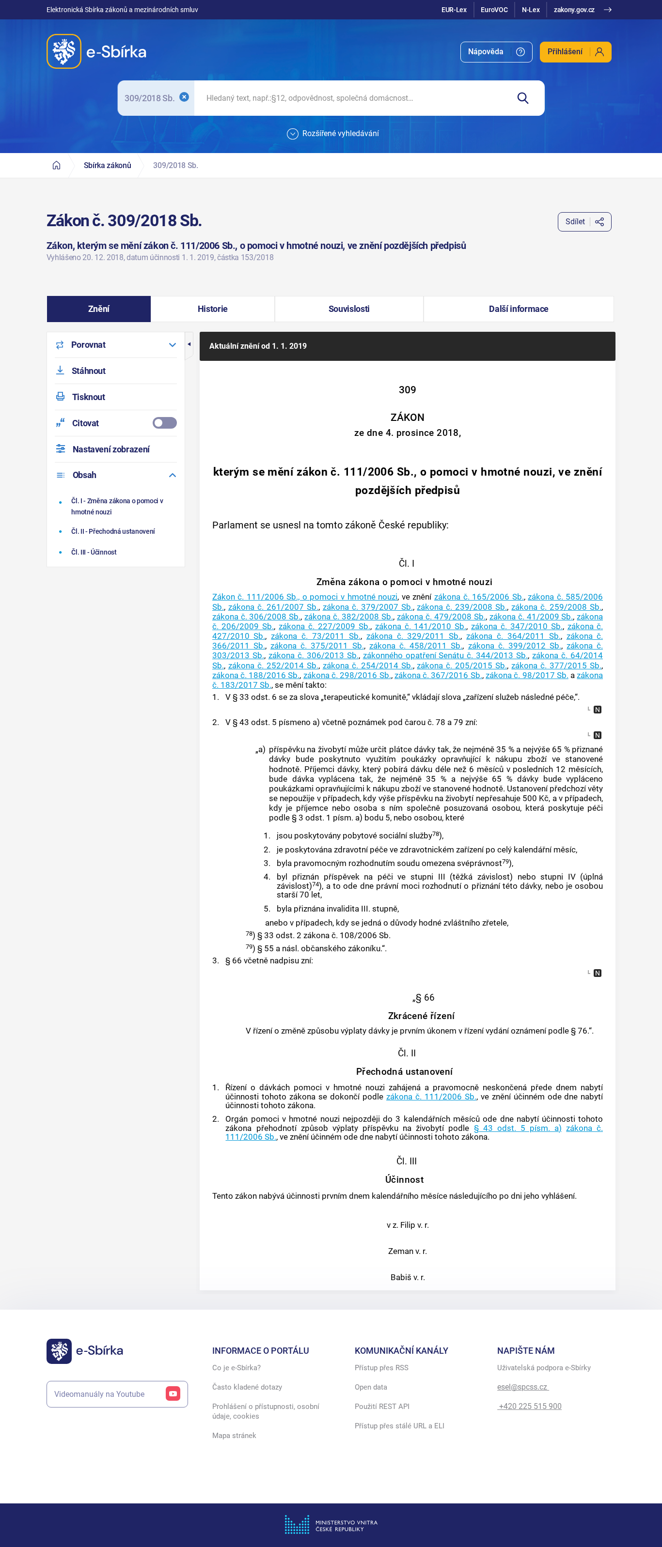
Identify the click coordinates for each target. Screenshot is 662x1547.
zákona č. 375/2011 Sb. (317, 645)
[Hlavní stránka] (57, 165)
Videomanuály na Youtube (99, 1394)
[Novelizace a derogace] (597, 709)
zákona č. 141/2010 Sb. (421, 626)
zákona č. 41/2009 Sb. (531, 616)
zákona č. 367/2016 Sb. (438, 675)
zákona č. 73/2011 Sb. (316, 636)
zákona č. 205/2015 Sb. (462, 665)
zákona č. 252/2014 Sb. (273, 665)
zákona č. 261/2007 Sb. (273, 607)
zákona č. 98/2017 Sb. (527, 675)
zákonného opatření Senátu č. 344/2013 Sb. (445, 655)
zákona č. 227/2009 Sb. (324, 626)
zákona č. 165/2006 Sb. (479, 597)
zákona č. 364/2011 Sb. (513, 636)
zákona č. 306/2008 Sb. (256, 616)
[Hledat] (527, 98)
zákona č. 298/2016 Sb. (347, 675)
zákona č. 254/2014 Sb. (368, 665)
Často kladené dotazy (247, 1387)
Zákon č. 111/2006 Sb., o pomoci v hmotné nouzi (305, 597)
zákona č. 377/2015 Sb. (556, 665)
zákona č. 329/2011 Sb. (413, 636)
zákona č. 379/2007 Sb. (368, 607)
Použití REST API (382, 1406)
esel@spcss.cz (523, 1387)
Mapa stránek (234, 1435)
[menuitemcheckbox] (116, 423)
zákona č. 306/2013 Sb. (313, 655)
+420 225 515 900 (529, 1406)
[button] (99, 309)
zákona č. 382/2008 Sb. (348, 616)
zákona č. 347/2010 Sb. (517, 626)
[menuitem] (496, 52)
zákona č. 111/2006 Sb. (431, 1096)
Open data (371, 1387)
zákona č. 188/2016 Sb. (256, 675)
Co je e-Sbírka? (236, 1367)
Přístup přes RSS (382, 1367)
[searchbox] (351, 98)
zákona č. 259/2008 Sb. (556, 607)
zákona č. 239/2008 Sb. (462, 607)
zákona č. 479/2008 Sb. (441, 616)
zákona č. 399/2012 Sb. (515, 645)
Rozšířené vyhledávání (340, 133)
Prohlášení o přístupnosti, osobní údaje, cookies (265, 1411)
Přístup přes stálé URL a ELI (399, 1426)
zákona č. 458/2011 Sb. (416, 645)
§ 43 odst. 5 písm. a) (518, 1128)
